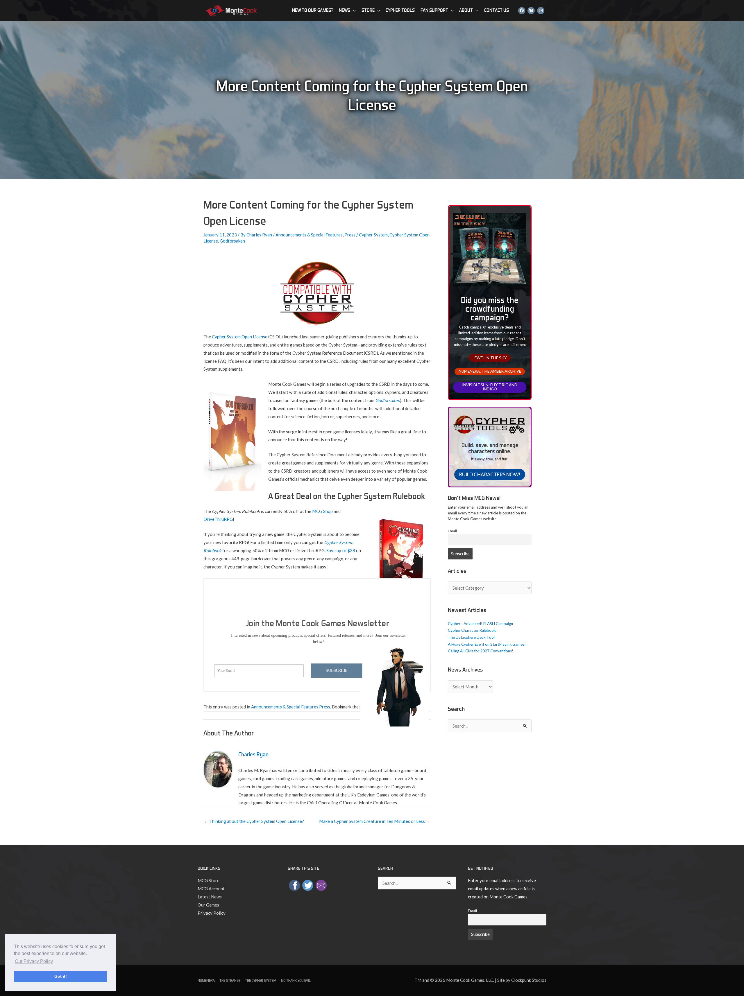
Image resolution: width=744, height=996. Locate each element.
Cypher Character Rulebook (472, 630)
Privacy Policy (212, 913)
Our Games (208, 904)
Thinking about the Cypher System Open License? (254, 821)
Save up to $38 (340, 550)
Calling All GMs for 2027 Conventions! (480, 651)
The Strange (229, 980)
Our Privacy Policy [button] (34, 961)
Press (349, 234)
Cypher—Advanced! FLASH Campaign (480, 623)
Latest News (210, 896)
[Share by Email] (321, 884)
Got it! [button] (60, 976)
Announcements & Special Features (309, 234)
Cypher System (373, 234)
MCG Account (211, 888)
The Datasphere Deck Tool (471, 637)
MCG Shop (322, 511)
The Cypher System (260, 980)
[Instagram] (541, 10)
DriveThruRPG (218, 519)
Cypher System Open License (239, 336)
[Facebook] (522, 10)
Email (452, 531)
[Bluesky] (531, 10)
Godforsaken (232, 240)
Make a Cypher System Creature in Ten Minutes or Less (374, 821)
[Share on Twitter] (308, 884)
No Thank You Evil (296, 980)
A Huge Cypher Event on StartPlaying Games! (487, 644)
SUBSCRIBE (336, 670)
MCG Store (208, 880)
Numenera (206, 980)
